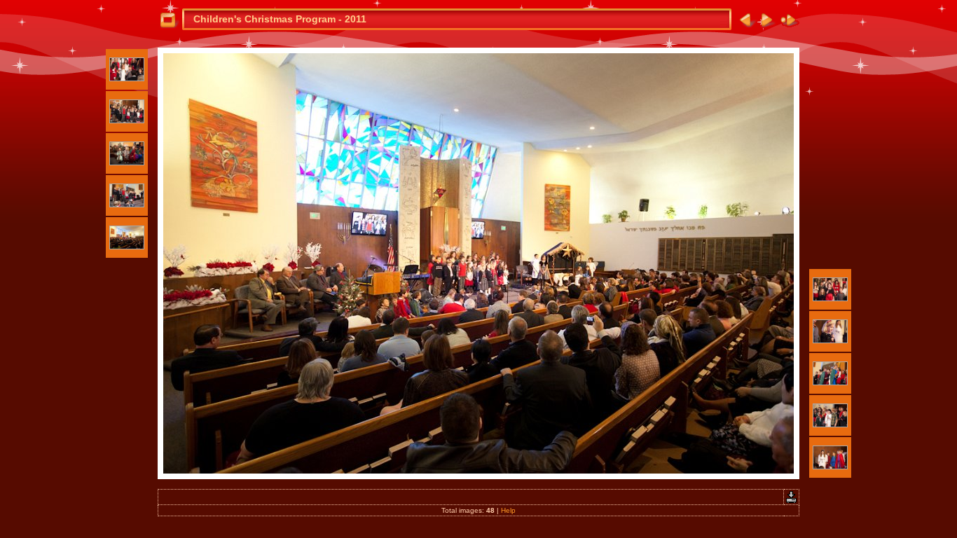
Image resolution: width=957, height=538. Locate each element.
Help (508, 510)
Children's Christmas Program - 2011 (279, 19)
